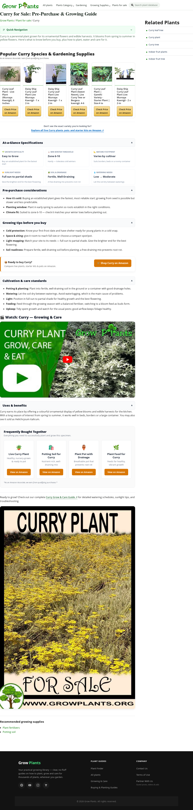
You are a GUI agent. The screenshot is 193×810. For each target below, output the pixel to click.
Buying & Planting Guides (104, 787)
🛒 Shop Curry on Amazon (112, 263)
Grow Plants (7, 20)
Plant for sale (23, 20)
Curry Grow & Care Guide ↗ (62, 497)
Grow (29, 762)
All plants (47, 5)
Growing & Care (99, 781)
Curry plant (154, 37)
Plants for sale (119, 5)
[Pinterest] (21, 785)
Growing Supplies (99, 5)
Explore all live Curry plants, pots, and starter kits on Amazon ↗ (67, 130)
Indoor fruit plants (158, 51)
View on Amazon (19, 472)
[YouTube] (30, 785)
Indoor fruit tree (157, 58)
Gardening (81, 5)
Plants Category (64, 5)
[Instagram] (38, 785)
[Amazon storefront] (46, 785)
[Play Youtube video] (67, 360)
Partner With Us (147, 783)
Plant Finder (97, 768)
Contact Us (141, 768)
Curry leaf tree (156, 30)
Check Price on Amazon (10, 111)
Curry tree (154, 44)
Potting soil (9, 732)
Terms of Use (143, 774)
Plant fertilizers (11, 727)
